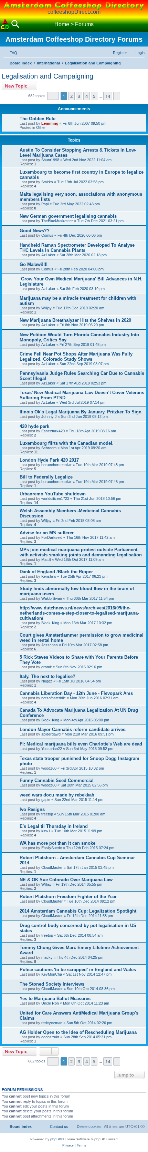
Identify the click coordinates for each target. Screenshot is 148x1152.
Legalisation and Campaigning (47, 76)
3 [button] (79, 96)
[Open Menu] (143, 24)
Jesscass (49, 645)
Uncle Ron (50, 1003)
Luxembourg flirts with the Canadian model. (67, 443)
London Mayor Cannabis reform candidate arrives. (73, 729)
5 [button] (94, 96)
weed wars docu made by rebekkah (57, 795)
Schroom (48, 448)
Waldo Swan (51, 598)
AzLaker (48, 255)
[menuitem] (10, 53)
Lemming (50, 123)
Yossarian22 (51, 749)
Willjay (46, 308)
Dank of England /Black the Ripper (56, 571)
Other (41, 127)
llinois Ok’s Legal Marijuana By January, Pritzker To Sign (80, 411)
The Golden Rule (37, 118)
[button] (53, 96)
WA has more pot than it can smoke (57, 843)
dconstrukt (50, 1037)
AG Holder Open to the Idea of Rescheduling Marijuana (78, 1032)
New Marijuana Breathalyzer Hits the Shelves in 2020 (75, 320)
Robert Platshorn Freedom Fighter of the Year (68, 896)
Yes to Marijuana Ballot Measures (55, 998)
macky (47, 957)
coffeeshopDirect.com (74, 12)
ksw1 (45, 831)
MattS (46, 559)
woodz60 (48, 768)
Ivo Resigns (32, 809)
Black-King (50, 623)
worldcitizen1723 (55, 498)
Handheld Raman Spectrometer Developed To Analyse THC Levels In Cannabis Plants (77, 248)
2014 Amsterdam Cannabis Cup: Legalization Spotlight (78, 911)
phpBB (55, 1139)
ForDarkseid (51, 537)
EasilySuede (51, 848)
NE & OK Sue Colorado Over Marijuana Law (66, 879)
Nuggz (46, 681)
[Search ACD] (15, 24)
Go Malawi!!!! (33, 264)
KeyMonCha (51, 974)
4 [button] (86, 96)
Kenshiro (48, 576)
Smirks (47, 182)
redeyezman (51, 1023)
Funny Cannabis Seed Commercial (57, 780)
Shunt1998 (50, 160)
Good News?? (35, 230)
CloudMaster (52, 867)
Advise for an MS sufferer (47, 532)
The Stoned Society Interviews (52, 984)
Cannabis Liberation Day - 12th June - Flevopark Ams (76, 693)
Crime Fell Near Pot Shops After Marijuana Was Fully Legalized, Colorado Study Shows (76, 356)
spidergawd (51, 734)
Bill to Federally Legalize (46, 477)
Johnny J (49, 416)
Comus (47, 235)
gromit (46, 667)
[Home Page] (5, 24)
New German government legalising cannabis (68, 216)
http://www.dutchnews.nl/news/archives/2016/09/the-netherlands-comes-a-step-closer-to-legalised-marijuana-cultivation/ (79, 613)
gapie (45, 800)
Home (61, 24)
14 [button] (107, 96)
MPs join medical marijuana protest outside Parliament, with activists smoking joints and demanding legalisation (81, 552)
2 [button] (71, 96)
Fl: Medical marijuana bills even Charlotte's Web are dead (81, 744)
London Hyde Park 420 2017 (49, 460)
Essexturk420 (53, 431)
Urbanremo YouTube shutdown (53, 493)
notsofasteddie (53, 698)
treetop (47, 814)
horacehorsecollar (56, 465)
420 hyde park (34, 426)
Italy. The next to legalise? (47, 676)
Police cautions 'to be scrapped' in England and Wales (78, 969)
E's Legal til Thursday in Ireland (54, 826)
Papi (45, 204)
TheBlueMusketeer (57, 221)
